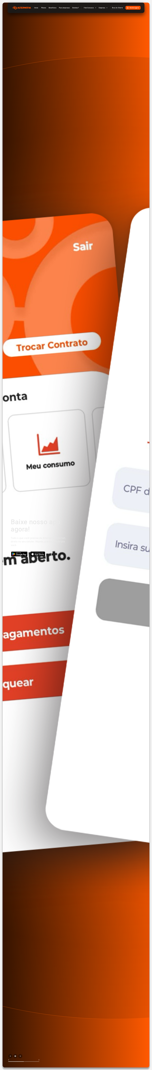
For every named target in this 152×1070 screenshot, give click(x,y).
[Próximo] (20, 1056)
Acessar (15, 552)
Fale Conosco (89, 8)
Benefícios (52, 8)
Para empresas (64, 8)
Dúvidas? (75, 8)
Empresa (102, 8)
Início (36, 8)
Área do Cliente (117, 8)
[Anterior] (10, 1056)
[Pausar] (15, 1056)
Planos (43, 8)
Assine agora (134, 8)
